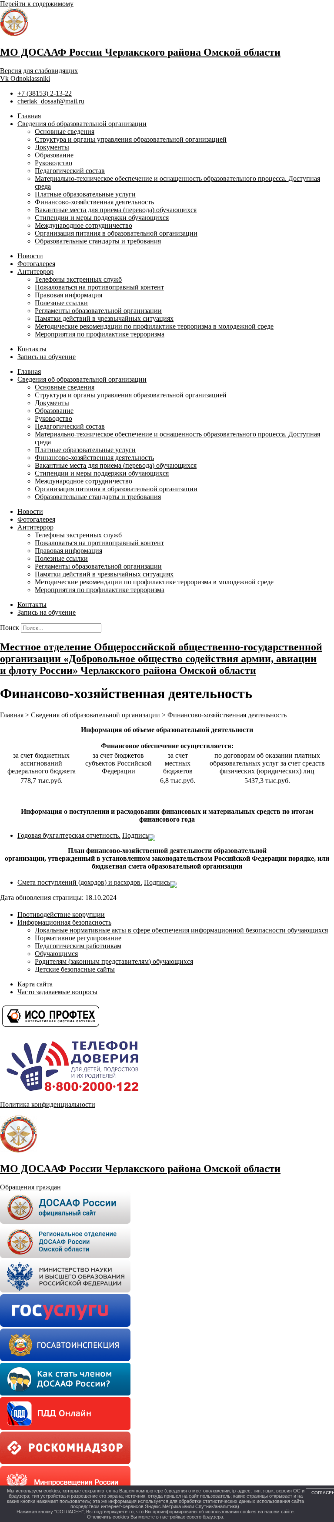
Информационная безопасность (64, 922)
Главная (29, 116)
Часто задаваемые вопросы (57, 992)
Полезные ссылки (61, 302)
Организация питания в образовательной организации (116, 233)
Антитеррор (35, 271)
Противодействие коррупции (61, 914)
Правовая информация (68, 295)
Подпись (135, 835)
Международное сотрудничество (83, 225)
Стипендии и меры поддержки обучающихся (102, 217)
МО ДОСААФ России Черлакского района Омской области (140, 52)
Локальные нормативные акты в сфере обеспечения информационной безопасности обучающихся (181, 930)
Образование (54, 155)
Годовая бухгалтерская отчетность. (68, 835)
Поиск (9, 627)
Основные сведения (64, 131)
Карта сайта (35, 984)
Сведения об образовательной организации (82, 123)
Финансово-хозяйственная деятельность (94, 202)
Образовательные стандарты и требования (98, 241)
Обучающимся (56, 953)
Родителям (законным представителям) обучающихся (114, 961)
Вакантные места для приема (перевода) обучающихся (116, 209)
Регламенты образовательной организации (98, 310)
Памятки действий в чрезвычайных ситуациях (104, 318)
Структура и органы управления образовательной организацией (131, 139)
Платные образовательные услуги (85, 194)
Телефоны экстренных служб (78, 279)
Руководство (53, 163)
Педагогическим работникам (78, 945)
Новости (30, 256)
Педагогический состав (70, 170)
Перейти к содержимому (36, 3)
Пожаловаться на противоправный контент (99, 287)
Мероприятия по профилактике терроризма (99, 334)
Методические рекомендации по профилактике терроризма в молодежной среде (154, 326)
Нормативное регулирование (78, 938)
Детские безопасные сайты (75, 969)
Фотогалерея (36, 263)
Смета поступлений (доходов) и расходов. (79, 882)
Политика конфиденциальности (47, 1104)
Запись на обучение (46, 356)
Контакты (32, 349)
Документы (52, 147)
